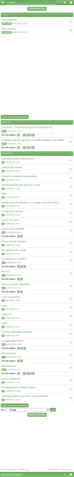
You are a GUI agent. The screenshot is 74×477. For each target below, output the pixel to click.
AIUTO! (6, 271)
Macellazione (9, 365)
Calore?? (7, 314)
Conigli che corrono (12, 211)
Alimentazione (9, 19)
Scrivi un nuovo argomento (14, 117)
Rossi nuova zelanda (13, 228)
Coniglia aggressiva (12, 340)
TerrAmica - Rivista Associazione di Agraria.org (27, 127)
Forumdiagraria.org (11, 474)
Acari (4, 305)
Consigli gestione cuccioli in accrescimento (25, 396)
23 (29, 147)
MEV (4, 193)
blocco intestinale (11, 378)
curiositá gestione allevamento (18, 158)
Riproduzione (9, 28)
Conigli (10, 2)
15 (33, 373)
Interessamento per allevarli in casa (21, 184)
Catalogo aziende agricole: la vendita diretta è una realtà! (33, 140)
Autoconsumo (9, 353)
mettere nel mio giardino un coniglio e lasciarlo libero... (31, 202)
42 (25, 135)
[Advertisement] (37, 75)
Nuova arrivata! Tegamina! (16, 284)
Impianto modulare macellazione (19, 176)
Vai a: (3, 410)
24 (33, 147)
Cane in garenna (11, 296)
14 (29, 373)
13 (25, 373)
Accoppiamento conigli (14, 250)
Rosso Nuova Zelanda (14, 241)
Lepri (4, 323)
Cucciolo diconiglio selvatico (17, 331)
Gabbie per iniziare (12, 167)
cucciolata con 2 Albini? (14, 258)
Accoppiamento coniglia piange (18, 387)
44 (33, 135)
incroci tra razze (10, 220)
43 (29, 135)
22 (25, 147)
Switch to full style (37, 8)
